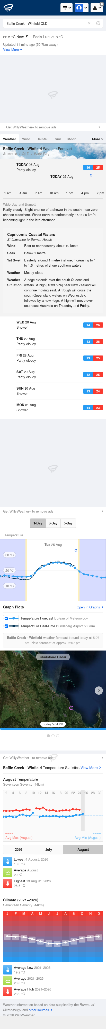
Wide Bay (41, 153)
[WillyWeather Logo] (11, 7)
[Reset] (89, 23)
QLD (25, 153)
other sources (39, 1009)
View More (89, 767)
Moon (71, 138)
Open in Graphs (88, 607)
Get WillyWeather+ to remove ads (31, 127)
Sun (58, 138)
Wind (26, 138)
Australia (10, 153)
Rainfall (43, 138)
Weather (9, 138)
